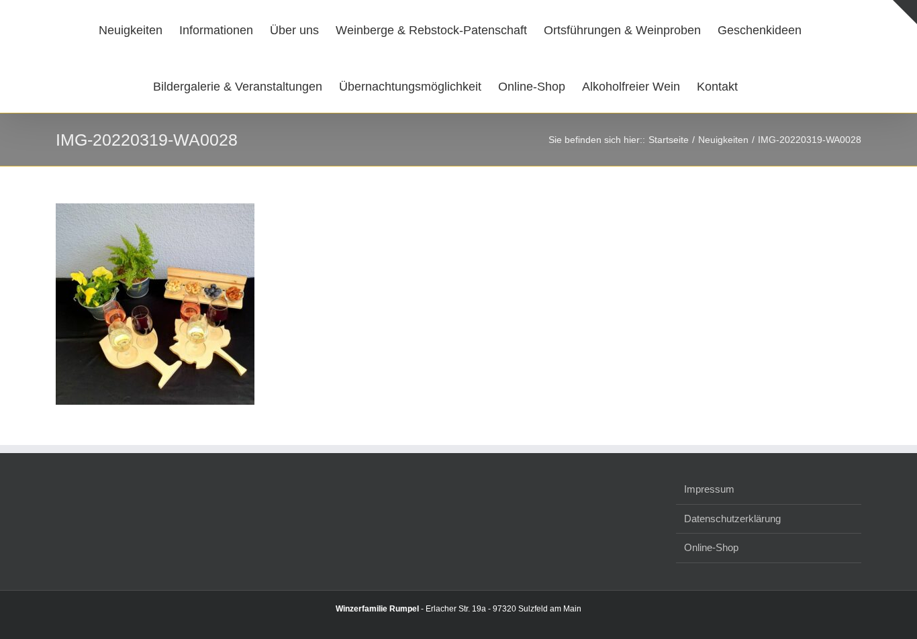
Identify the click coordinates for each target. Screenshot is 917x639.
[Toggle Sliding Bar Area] (905, 12)
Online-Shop (711, 547)
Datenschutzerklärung (732, 518)
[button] (751, 84)
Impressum (709, 489)
